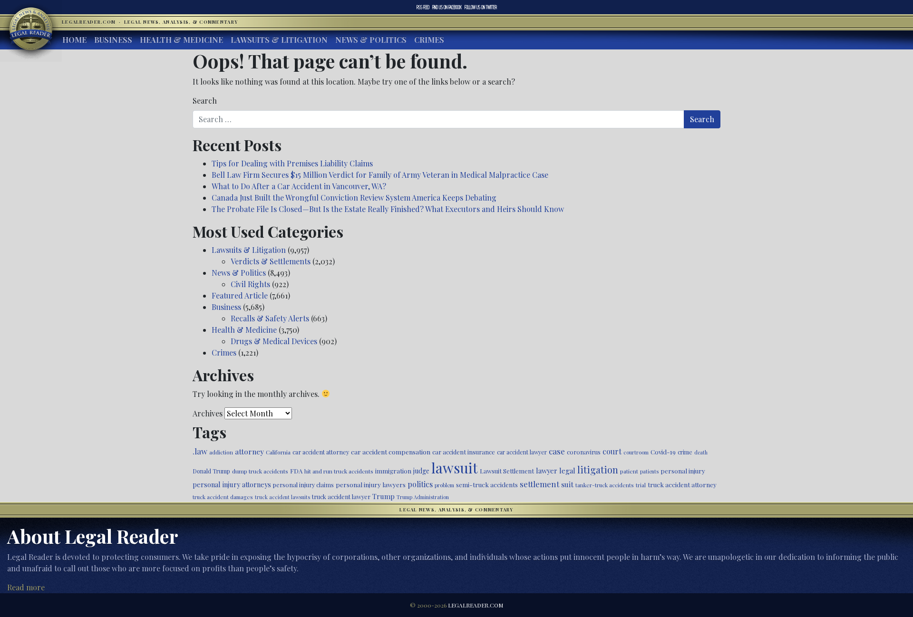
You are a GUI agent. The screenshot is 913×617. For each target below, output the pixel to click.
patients (649, 471)
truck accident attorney (682, 484)
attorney (249, 451)
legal (567, 470)
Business (113, 40)
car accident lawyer (522, 452)
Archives (208, 413)
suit (567, 484)
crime (685, 452)
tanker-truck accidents (604, 485)
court (612, 451)
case (557, 450)
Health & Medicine (181, 40)
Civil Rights (250, 284)
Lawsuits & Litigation (279, 40)
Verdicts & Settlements (271, 261)
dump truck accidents (260, 471)
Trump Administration (423, 497)
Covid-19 (663, 452)
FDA (296, 471)
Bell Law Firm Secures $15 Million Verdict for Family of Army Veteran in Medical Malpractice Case (380, 175)
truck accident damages (223, 497)
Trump (383, 496)
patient (629, 471)
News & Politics (371, 40)
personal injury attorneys (232, 484)
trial (641, 485)
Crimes (429, 40)
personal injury (682, 470)
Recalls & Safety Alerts (270, 318)
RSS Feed (423, 7)
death (701, 452)
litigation (597, 469)
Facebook (447, 7)
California (278, 452)
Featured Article (240, 295)
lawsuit (454, 467)
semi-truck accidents (487, 484)
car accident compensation (390, 451)
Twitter (481, 7)
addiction (221, 452)
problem (444, 485)
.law (200, 451)
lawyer (546, 470)
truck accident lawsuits (282, 497)
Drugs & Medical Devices (274, 341)
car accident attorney (320, 452)
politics (420, 484)
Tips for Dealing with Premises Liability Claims (292, 163)
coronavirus (584, 452)
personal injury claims (303, 485)
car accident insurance (463, 452)
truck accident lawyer (341, 496)
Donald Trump (211, 471)
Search (205, 101)
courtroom (636, 452)
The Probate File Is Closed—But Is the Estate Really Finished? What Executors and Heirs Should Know (388, 209)
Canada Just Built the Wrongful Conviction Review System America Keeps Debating (354, 197)
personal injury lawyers (371, 484)
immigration (393, 470)
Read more (26, 587)
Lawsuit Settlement (507, 471)
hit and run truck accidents (338, 471)
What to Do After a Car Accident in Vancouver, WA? (299, 186)
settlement (539, 484)
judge (421, 470)
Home (74, 40)
